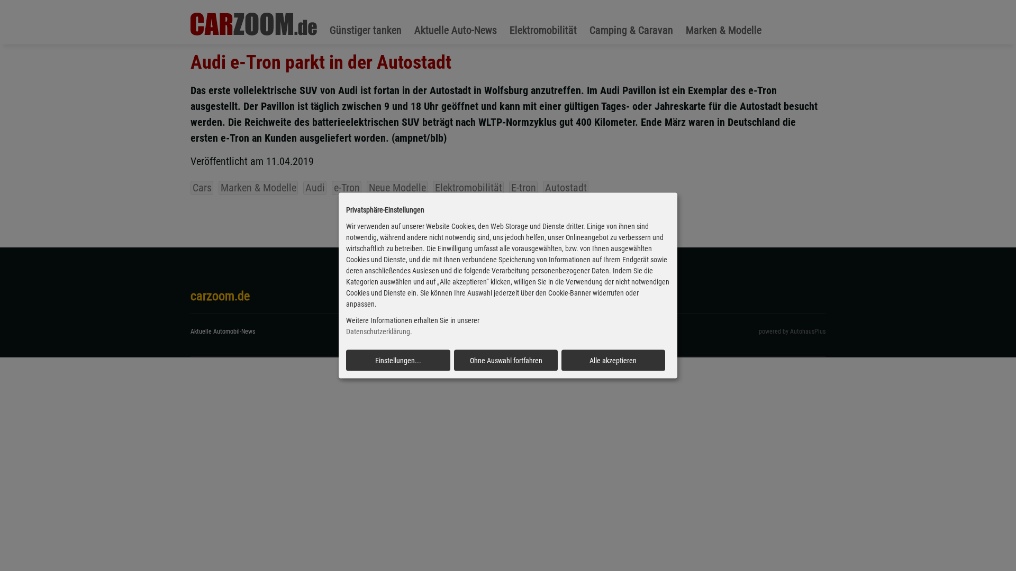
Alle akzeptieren (613, 360)
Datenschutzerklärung (378, 331)
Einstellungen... (398, 360)
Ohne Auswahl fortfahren (506, 360)
